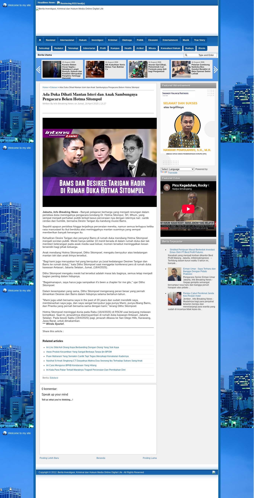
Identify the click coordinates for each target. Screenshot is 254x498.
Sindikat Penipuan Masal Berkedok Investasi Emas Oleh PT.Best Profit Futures (192, 251)
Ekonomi (153, 40)
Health (128, 48)
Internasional (67, 40)
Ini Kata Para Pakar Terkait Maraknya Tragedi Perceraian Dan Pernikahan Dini (86, 370)
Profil (103, 48)
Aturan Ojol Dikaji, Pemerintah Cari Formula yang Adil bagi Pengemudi (157, 68)
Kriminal (112, 40)
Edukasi (53, 87)
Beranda (101, 458)
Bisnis (202, 48)
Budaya (189, 48)
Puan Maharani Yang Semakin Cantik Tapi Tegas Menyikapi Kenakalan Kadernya (87, 356)
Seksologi (44, 48)
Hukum (83, 40)
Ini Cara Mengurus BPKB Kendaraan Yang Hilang (71, 365)
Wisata (152, 48)
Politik (140, 40)
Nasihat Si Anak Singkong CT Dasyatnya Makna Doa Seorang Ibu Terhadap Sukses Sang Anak (94, 360)
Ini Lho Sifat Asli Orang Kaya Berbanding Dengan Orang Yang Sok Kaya (82, 347)
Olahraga (127, 40)
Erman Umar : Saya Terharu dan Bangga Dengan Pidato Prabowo (199, 271)
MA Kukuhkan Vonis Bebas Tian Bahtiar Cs (115, 67)
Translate (172, 172)
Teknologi (73, 48)
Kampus (115, 48)
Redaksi (58, 48)
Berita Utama (45, 55)
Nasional (50, 40)
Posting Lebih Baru (49, 458)
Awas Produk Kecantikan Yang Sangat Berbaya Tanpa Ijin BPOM (79, 352)
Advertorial (89, 48)
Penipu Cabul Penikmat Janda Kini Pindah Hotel (198, 294)
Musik (186, 40)
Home (45, 87)
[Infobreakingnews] (213, 473)
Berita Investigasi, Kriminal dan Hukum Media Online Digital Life (90, 472)
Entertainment (170, 40)
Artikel (140, 48)
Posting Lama (150, 458)
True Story (199, 40)
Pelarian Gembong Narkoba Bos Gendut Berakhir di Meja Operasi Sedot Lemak (201, 69)
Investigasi (97, 40)
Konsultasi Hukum (170, 48)
